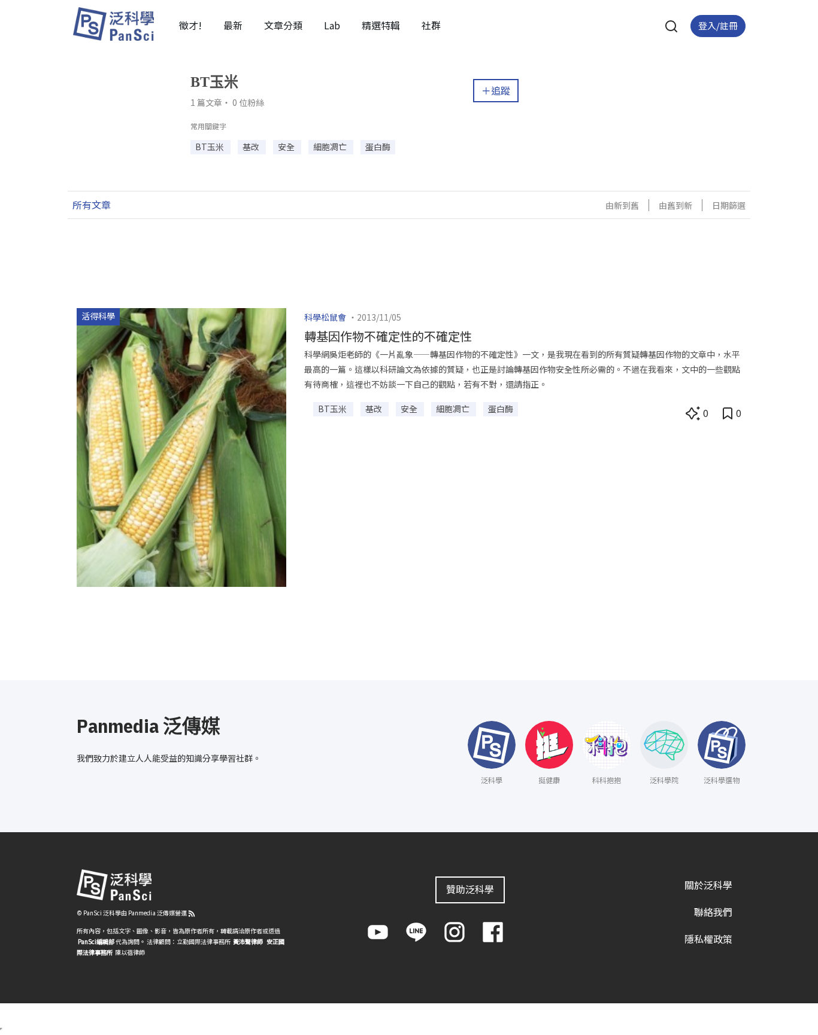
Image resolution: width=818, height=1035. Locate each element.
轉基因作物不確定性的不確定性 (388, 336)
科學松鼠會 (325, 317)
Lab (332, 25)
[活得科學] (181, 446)
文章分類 (283, 25)
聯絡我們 (713, 912)
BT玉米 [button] (210, 147)
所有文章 (91, 204)
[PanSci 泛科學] (113, 24)
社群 (431, 25)
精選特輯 (381, 25)
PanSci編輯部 (96, 941)
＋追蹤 (495, 90)
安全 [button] (287, 147)
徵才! (190, 25)
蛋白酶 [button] (377, 147)
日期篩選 (729, 205)
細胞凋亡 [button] (331, 147)
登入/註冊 (718, 25)
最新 (233, 25)
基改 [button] (252, 147)
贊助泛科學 (470, 889)
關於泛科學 (708, 885)
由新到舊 (622, 205)
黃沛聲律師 (248, 941)
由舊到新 (675, 205)
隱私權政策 (708, 939)
